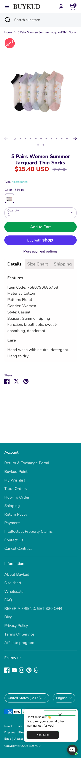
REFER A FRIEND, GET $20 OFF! (33, 608)
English (62, 698)
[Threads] (36, 670)
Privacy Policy (16, 625)
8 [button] (51, 138)
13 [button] (43, 145)
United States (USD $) (25, 698)
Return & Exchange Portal (26, 463)
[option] (40, 86)
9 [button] (56, 138)
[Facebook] (7, 670)
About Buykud (16, 574)
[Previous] (6, 138)
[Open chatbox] (72, 750)
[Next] (75, 138)
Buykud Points (16, 471)
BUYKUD (35, 746)
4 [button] (30, 138)
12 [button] (38, 145)
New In (8, 726)
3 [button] (25, 138)
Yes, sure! (43, 734)
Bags (7, 739)
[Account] (61, 5)
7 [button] (46, 138)
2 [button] (20, 138)
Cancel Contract (18, 548)
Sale (19, 726)
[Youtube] (14, 670)
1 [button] (15, 139)
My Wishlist (14, 480)
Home (8, 32)
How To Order (16, 497)
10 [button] (61, 138)
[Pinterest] (29, 670)
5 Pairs (9, 198)
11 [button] (67, 138)
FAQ (8, 599)
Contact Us (13, 540)
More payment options (40, 251)
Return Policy (15, 514)
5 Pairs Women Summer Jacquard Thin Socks (47, 32)
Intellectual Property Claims (28, 531)
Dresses (9, 732)
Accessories (20, 182)
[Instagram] (21, 670)
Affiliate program (19, 642)
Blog (8, 617)
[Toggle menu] (7, 6)
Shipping (12, 505)
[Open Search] (7, 19)
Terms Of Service (19, 634)
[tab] (14, 264)
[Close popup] (60, 712)
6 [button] (41, 138)
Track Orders (15, 488)
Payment (12, 522)
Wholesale (14, 591)
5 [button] (36, 138)
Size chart (12, 582)
